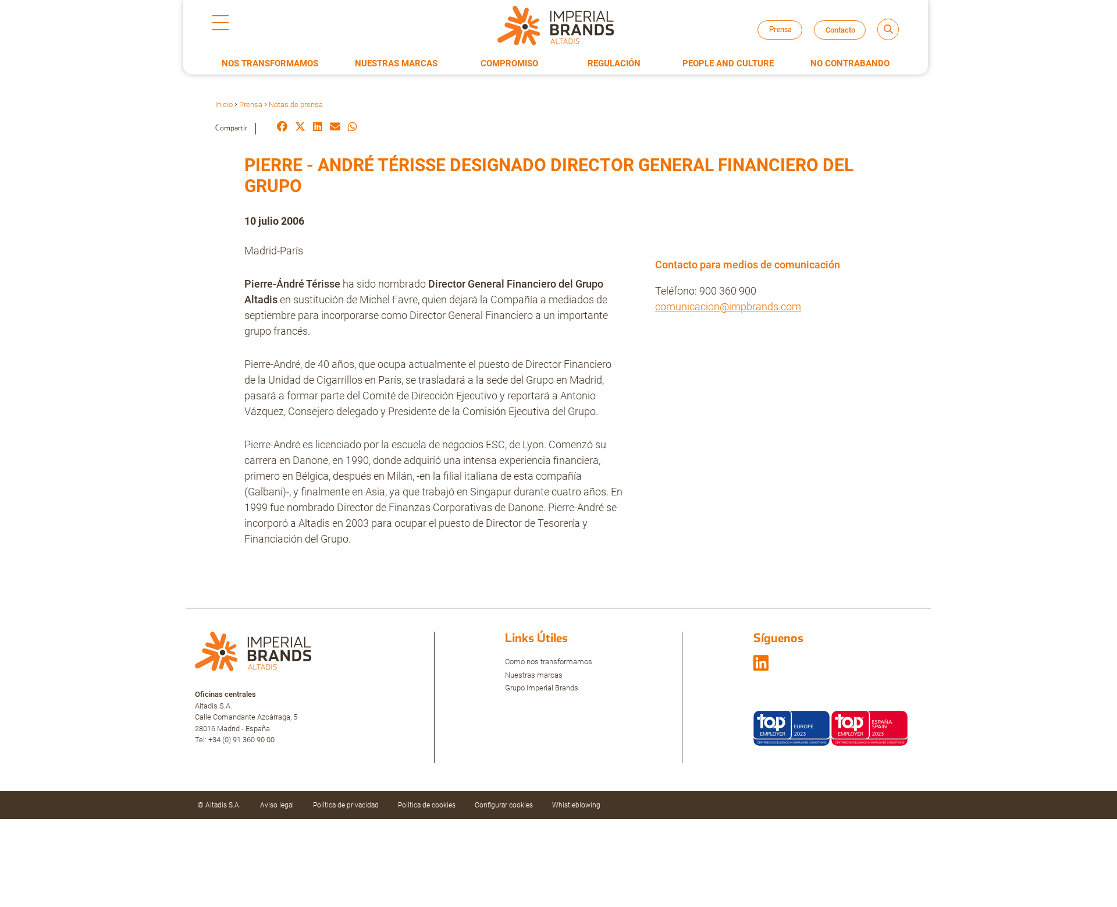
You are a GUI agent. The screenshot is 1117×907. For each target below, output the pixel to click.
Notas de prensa (790, 40)
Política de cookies (427, 805)
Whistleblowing (576, 805)
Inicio (224, 104)
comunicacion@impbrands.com (728, 306)
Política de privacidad (346, 805)
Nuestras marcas (534, 675)
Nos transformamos (270, 63)
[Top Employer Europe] (791, 727)
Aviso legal (277, 805)
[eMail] (335, 127)
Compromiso (509, 63)
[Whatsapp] (352, 127)
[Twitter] (300, 127)
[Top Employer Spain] (869, 727)
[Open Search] (888, 29)
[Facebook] (282, 127)
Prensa (250, 104)
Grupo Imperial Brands (541, 687)
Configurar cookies (504, 805)
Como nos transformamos (548, 661)
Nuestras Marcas (396, 63)
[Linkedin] (317, 127)
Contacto (840, 30)
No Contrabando (850, 63)
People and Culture (728, 63)
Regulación (614, 63)
